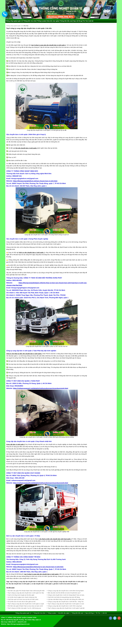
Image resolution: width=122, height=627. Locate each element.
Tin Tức (85, 21)
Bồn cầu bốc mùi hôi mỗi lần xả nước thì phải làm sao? (64, 593)
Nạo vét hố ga (77, 21)
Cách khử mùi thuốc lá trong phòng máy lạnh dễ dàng (64, 597)
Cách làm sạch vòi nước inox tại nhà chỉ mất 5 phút (23, 599)
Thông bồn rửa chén (29, 21)
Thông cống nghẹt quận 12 (14, 25)
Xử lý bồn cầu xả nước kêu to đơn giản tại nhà (21, 601)
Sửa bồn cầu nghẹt (53, 21)
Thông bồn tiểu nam (66, 21)
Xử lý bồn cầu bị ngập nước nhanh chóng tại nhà (22, 597)
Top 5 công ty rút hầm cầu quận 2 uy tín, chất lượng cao (24, 608)
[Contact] (5, 14)
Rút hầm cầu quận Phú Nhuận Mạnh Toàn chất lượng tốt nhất (26, 590)
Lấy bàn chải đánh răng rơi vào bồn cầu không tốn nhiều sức (66, 599)
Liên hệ (91, 21)
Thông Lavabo (41, 21)
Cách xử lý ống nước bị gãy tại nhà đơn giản (21, 595)
